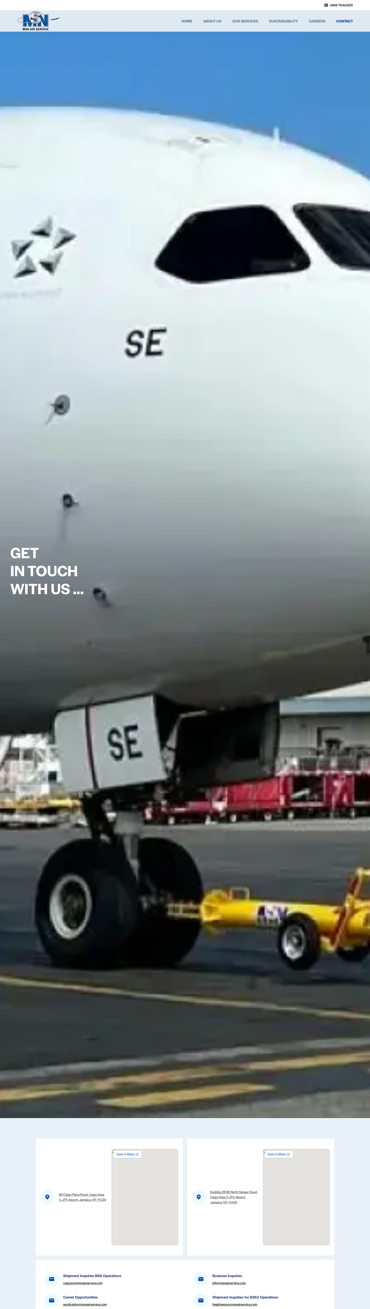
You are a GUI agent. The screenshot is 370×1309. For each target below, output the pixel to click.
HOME (187, 21)
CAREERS (317, 21)
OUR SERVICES (245, 21)
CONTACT (344, 21)
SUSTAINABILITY (283, 21)
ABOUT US (212, 21)
